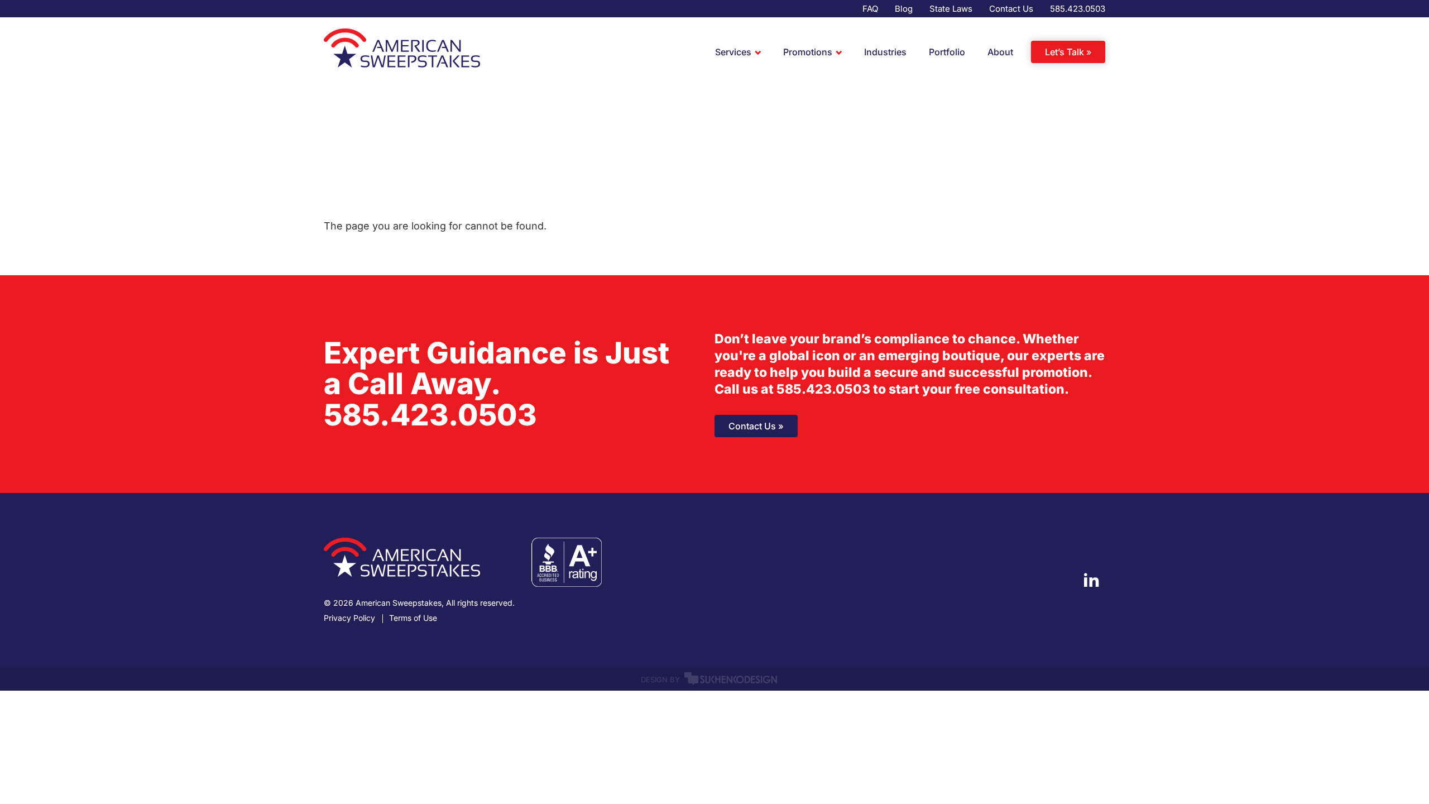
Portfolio (947, 52)
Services (733, 52)
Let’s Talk (1064, 52)
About (1000, 52)
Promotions (807, 52)
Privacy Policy (349, 618)
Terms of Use (413, 618)
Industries (885, 52)
